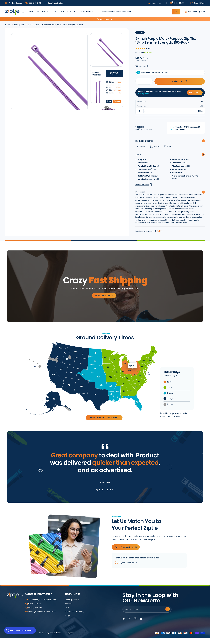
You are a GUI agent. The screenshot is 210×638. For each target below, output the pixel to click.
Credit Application (55, 3)
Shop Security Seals (62, 11)
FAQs (67, 607)
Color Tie (140, 32)
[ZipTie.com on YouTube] (141, 618)
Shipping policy (69, 633)
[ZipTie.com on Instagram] (135, 618)
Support (68, 615)
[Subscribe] (167, 609)
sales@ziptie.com (35, 607)
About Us (68, 604)
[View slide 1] (97, 490)
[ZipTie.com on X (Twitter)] (129, 618)
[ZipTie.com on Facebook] (123, 618)
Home (7, 25)
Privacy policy (44, 633)
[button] (106, 50)
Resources (85, 11)
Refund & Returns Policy (74, 611)
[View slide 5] (107, 490)
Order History (199, 3)
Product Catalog (15, 3)
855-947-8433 (35, 3)
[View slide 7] (113, 490)
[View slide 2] (99, 490)
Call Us (159, 231)
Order (178, 3)
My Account (156, 3)
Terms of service (56, 633)
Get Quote (194, 92)
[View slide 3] (102, 490)
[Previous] (40, 469)
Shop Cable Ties (37, 11)
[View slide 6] (110, 490)
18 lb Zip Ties (19, 25)
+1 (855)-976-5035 (128, 562)
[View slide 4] (105, 490)
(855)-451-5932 (34, 604)
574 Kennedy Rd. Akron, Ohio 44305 (42, 600)
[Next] (169, 467)
